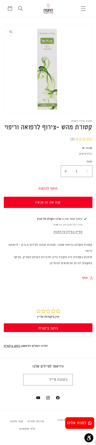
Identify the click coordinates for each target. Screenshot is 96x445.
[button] (83, 8)
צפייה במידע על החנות (68, 232)
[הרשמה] (28, 380)
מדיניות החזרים (36, 421)
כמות (89, 161)
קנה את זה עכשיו (48, 202)
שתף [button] (85, 278)
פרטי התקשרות (27, 428)
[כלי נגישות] (88, 437)
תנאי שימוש (16, 421)
